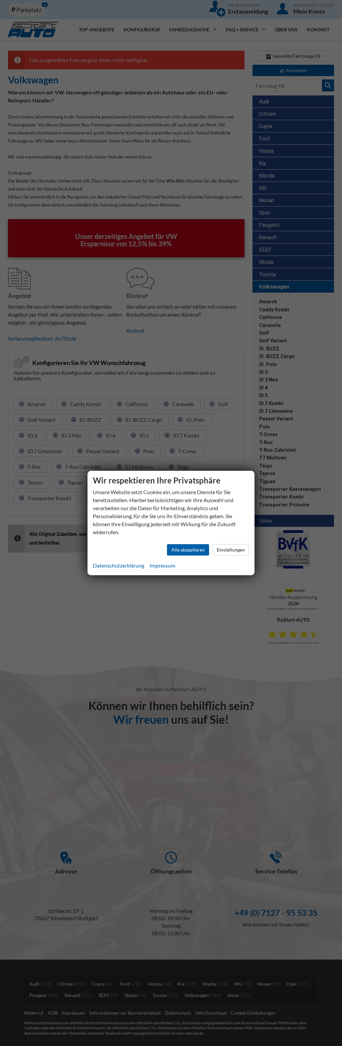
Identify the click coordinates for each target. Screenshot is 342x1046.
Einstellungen (231, 550)
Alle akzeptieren (188, 550)
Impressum (162, 565)
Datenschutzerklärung (118, 565)
